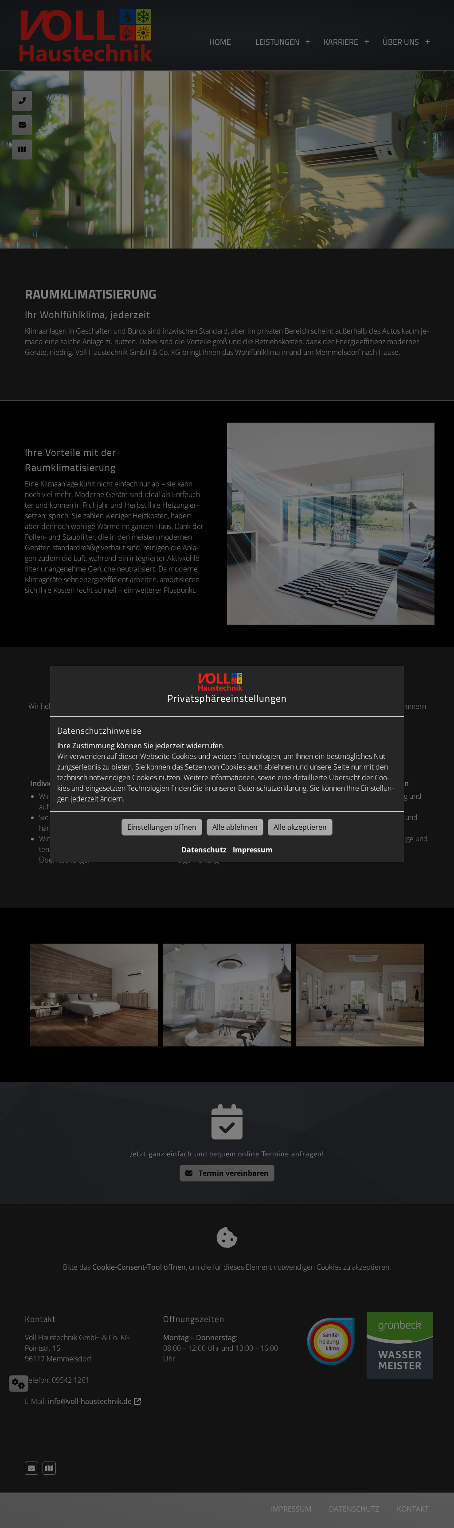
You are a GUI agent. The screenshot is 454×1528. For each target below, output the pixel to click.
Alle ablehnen (235, 827)
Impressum (253, 850)
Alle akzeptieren (300, 827)
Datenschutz (204, 850)
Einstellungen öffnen (161, 827)
